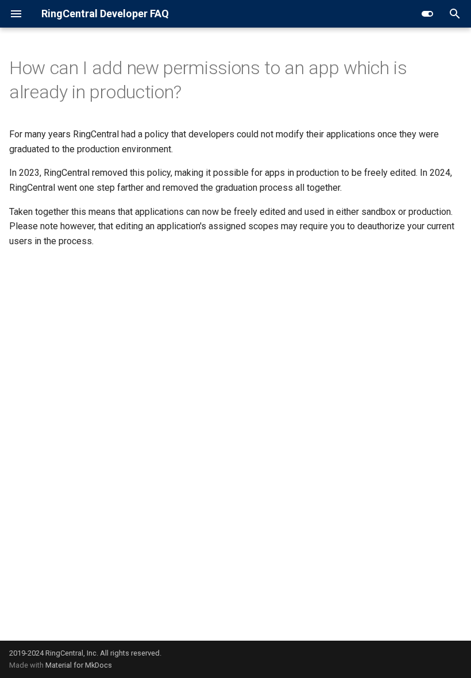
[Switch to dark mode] (427, 13)
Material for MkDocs (78, 665)
